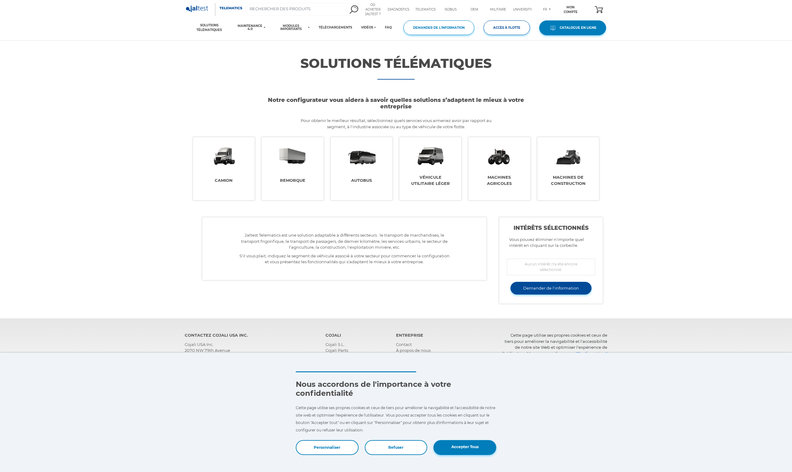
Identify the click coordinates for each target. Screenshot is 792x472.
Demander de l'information (551, 288)
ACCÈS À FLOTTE (506, 28)
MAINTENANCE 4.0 (250, 27)
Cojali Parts (336, 350)
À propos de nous (413, 350)
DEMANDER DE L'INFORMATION (439, 28)
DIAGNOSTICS (398, 9)
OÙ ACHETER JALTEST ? (373, 9)
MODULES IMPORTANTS (291, 27)
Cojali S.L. (335, 344)
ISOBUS (451, 9)
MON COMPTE (571, 9)
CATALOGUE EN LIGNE (576, 28)
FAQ (388, 27)
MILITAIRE (498, 9)
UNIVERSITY (522, 9)
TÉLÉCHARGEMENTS (335, 27)
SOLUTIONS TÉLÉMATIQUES (209, 27)
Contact (404, 344)
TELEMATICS (425, 9)
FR (545, 9)
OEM (474, 9)
